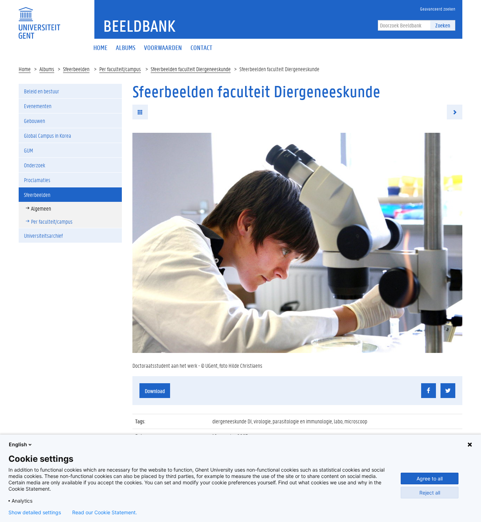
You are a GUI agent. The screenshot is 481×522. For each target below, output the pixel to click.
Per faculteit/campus (120, 69)
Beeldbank (139, 26)
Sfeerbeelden (76, 69)
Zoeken (442, 25)
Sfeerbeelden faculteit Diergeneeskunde (191, 69)
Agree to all (430, 478)
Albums (46, 69)
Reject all (429, 493)
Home (25, 69)
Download (155, 390)
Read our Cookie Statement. (104, 512)
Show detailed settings (34, 512)
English (18, 444)
